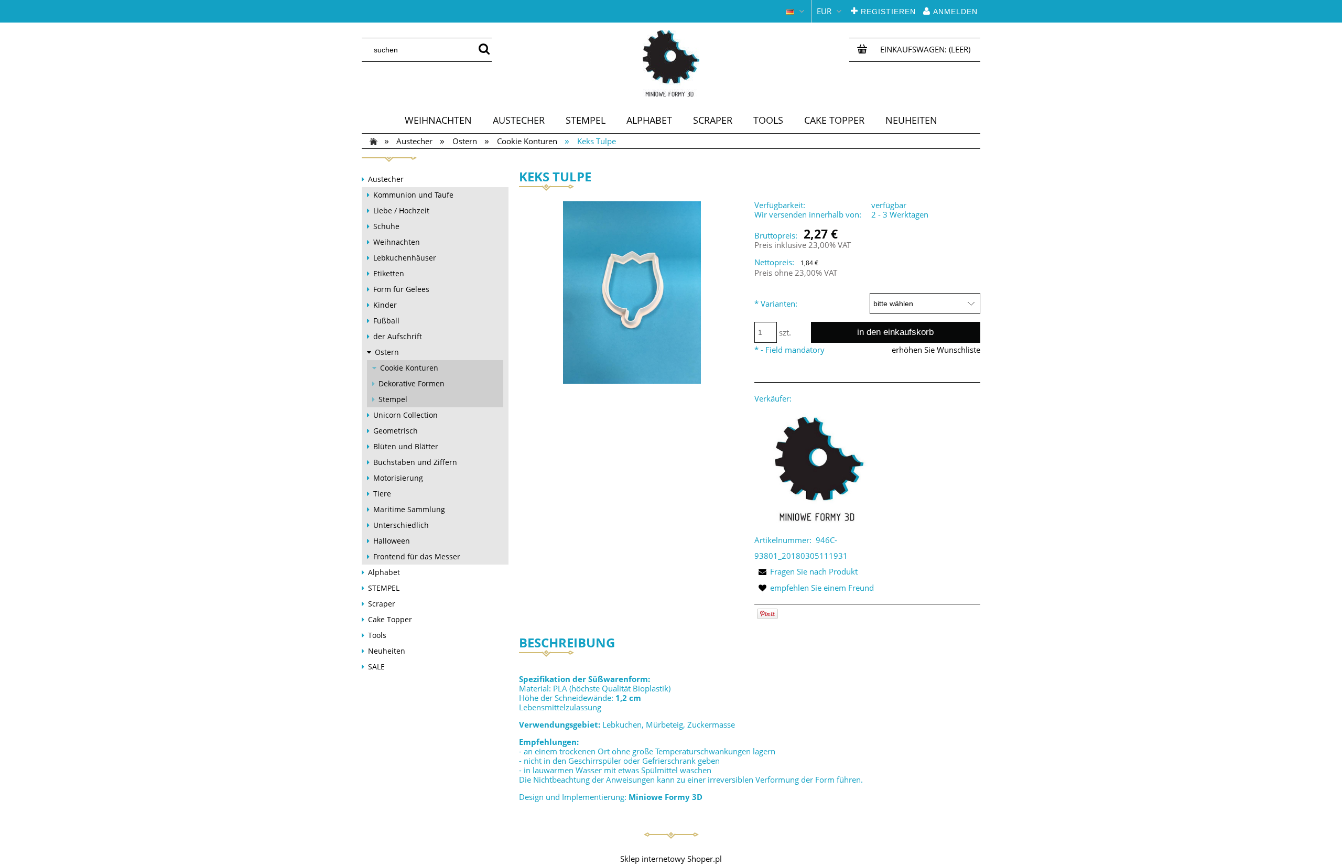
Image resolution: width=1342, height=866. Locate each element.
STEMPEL (383, 588)
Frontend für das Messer (416, 556)
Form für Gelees (401, 289)
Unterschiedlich (401, 525)
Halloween (391, 541)
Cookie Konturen (409, 368)
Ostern (387, 352)
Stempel (392, 399)
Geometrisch (395, 431)
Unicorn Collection (405, 415)
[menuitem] (438, 120)
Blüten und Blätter (405, 446)
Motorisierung (398, 478)
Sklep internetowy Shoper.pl (671, 858)
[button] (806, 571)
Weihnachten (396, 242)
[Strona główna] (671, 63)
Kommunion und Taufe (413, 195)
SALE (376, 667)
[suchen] (484, 50)
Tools (377, 635)
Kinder (385, 305)
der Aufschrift (397, 336)
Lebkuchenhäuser (404, 258)
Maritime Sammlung (409, 509)
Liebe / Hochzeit (401, 210)
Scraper (381, 604)
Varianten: (775, 303)
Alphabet (384, 572)
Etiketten (388, 273)
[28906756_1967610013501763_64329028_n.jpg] (632, 292)
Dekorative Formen (411, 383)
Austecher (386, 179)
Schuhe (386, 226)
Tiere (382, 494)
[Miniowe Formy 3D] (817, 468)
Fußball (386, 321)
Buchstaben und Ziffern (415, 462)
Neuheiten (386, 651)
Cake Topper (390, 619)
